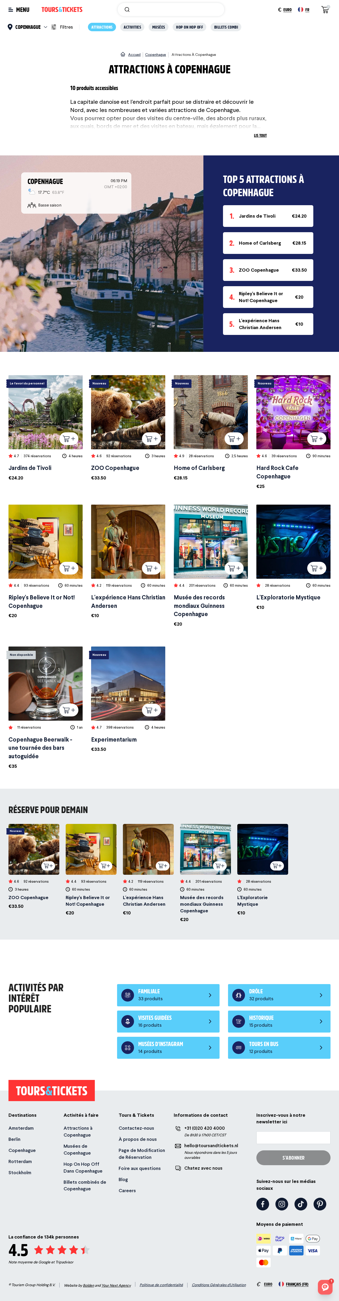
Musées (158, 27)
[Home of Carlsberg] (211, 428)
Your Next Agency (116, 1285)
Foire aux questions (140, 1168)
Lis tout (260, 135)
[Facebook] (262, 1204)
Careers (127, 1190)
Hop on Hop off (189, 27)
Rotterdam (20, 1161)
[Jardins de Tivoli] (45, 428)
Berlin (14, 1139)
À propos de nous (138, 1139)
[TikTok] (301, 1204)
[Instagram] (281, 1204)
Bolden (88, 1285)
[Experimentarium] (128, 700)
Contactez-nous (136, 1128)
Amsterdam (21, 1128)
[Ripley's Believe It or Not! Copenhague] (45, 562)
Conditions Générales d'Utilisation (219, 1284)
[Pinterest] (320, 1204)
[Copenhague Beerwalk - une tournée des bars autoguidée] (45, 708)
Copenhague (22, 1150)
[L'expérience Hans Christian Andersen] (128, 562)
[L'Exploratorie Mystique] (293, 558)
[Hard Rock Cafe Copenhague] (293, 432)
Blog (123, 1179)
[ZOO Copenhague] (128, 428)
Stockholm (19, 1172)
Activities (132, 27)
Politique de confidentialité (161, 1284)
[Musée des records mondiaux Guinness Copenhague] (211, 566)
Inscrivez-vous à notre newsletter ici (280, 1118)
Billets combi (226, 27)
